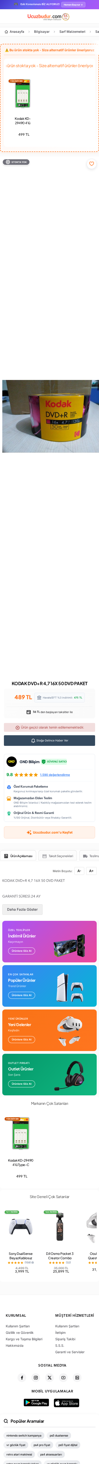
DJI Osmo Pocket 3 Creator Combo (59, 1255)
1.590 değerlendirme (55, 775)
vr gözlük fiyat (15, 1445)
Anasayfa (17, 31)
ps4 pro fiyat (42, 1445)
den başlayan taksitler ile (52, 712)
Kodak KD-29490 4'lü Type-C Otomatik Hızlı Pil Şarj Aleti (20, 1166)
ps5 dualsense (59, 1435)
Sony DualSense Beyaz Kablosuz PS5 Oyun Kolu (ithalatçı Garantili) (21, 1260)
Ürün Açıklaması (21, 856)
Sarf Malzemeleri (72, 31)
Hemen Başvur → (73, 4)
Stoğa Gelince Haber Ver (52, 740)
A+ (91, 871)
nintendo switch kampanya (23, 1435)
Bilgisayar (42, 31)
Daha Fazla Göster (22, 909)
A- (79, 871)
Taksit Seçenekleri (61, 856)
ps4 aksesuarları (51, 1454)
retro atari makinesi (19, 1454)
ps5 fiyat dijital (67, 1445)
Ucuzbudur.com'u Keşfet (53, 832)
